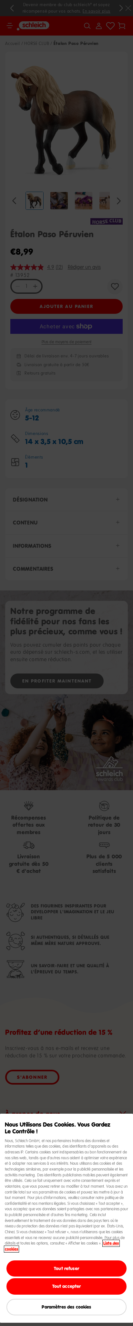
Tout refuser (66, 1268)
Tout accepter (66, 1286)
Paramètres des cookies (66, 1307)
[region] (66, 1218)
